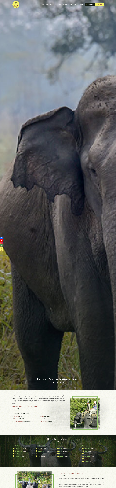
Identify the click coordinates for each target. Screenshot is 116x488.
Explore (76, 4)
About (47, 4)
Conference (65, 4)
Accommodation (53, 4)
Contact (81, 4)
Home (43, 4)
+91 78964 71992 (91, 4)
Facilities (71, 4)
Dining (60, 4)
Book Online (99, 4)
